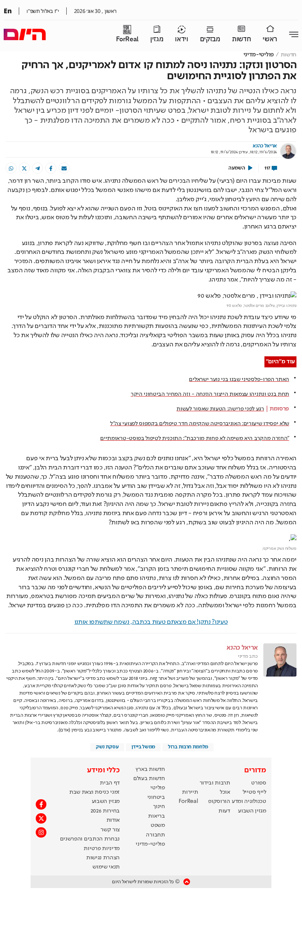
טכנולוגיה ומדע (249, 801)
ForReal (127, 39)
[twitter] (24, 168)
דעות (224, 811)
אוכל (225, 792)
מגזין (156, 39)
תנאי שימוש (106, 867)
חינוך (159, 807)
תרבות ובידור (215, 783)
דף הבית (110, 783)
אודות (113, 820)
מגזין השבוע (252, 811)
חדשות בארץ (150, 769)
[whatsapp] (11, 168)
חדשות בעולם (149, 779)
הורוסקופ (219, 801)
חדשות (241, 39)
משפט (158, 825)
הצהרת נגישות (103, 858)
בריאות (156, 816)
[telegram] (37, 168)
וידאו (181, 39)
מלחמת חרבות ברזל (188, 746)
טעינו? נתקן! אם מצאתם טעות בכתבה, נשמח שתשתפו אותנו (151, 622)
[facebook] (50, 168)
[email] (64, 168)
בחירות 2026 (105, 811)
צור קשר (110, 830)
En (7, 10)
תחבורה (155, 835)
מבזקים (210, 39)
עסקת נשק (107, 746)
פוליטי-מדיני (258, 55)
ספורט (258, 783)
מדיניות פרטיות (102, 849)
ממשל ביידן (143, 746)
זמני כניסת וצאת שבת (94, 792)
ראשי (270, 39)
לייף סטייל (254, 792)
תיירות (190, 792)
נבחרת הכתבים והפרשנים (90, 839)
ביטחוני (156, 797)
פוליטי (157, 788)
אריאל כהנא (265, 145)
